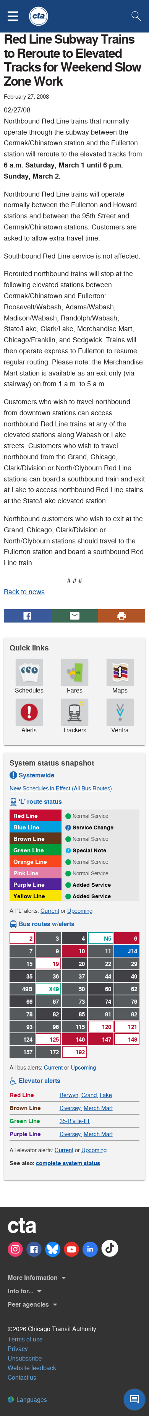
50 (82, 989)
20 (82, 964)
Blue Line (26, 827)
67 (56, 1001)
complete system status (68, 1163)
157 (27, 1052)
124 (27, 1039)
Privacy (18, 1349)
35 (29, 976)
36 (56, 976)
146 (80, 1039)
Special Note (89, 850)
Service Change (93, 827)
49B (27, 989)
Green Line (28, 850)
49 (134, 976)
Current (49, 910)
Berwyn (69, 1095)
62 (134, 989)
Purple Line (29, 884)
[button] (18, 16)
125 (54, 1039)
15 (29, 964)
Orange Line (30, 861)
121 (132, 1027)
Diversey (70, 1108)
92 (134, 1014)
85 (82, 1014)
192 (80, 1052)
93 (29, 1027)
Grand (89, 1095)
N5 (107, 938)
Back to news (24, 592)
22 (108, 964)
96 (56, 1027)
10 (82, 951)
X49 (54, 989)
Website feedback (32, 1368)
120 (106, 1027)
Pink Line (26, 873)
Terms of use (25, 1339)
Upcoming (79, 910)
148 (132, 1039)
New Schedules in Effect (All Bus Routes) (61, 788)
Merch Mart (98, 1108)
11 (108, 951)
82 (56, 1014)
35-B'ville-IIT (75, 1121)
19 (56, 964)
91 (108, 1014)
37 (82, 976)
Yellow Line (29, 896)
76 (134, 1001)
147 (106, 1039)
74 (108, 1001)
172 (54, 1052)
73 (82, 1001)
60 (108, 989)
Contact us (22, 1377)
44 (108, 976)
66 (29, 1001)
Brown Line (29, 839)
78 (29, 1014)
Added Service (92, 885)
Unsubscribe (25, 1358)
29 (134, 964)
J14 (132, 951)
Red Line (25, 816)
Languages (31, 1399)
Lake (106, 1095)
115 (80, 1027)
